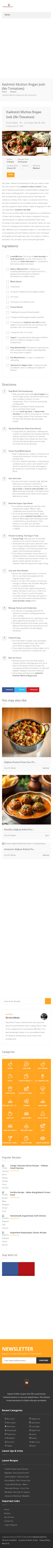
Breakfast (11, 1438)
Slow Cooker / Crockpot (27, 1081)
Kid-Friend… (11, 1427)
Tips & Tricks (9, 1518)
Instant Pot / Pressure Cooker (10, 1106)
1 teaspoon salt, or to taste (21, 333)
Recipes (13, 92)
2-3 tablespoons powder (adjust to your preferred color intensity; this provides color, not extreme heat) (28, 325)
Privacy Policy (45, 1541)
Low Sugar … (36, 1427)
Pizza (10, 1081)
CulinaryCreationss (39, 1537)
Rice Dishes (43, 1069)
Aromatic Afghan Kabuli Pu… (19, 849)
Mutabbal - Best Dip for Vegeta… (18, 1492)
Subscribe (43, 1360)
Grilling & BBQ (26, 1131)
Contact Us (8, 1521)
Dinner (26, 1106)
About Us (5, 1544)
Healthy (10, 1118)
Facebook (9, 690)
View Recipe (14, 1171)
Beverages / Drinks (10, 1143)
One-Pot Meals (12, 123)
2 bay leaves (15, 287)
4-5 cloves (14, 297)
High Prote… (36, 1431)
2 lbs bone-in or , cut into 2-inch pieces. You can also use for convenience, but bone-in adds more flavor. (29, 260)
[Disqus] (26, 899)
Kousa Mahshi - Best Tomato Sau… (18, 1481)
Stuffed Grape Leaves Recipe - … (17, 1469)
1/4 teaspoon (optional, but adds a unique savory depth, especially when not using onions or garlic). (29, 350)
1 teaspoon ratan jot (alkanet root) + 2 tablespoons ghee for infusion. (28, 368)
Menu (7, 15)
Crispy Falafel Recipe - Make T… (17, 1485)
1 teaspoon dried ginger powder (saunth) (27, 318)
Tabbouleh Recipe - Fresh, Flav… (17, 1489)
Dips (43, 1131)
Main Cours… (36, 1442)
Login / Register (11, 1525)
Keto (42, 1093)
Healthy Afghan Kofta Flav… (19, 829)
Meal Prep (42, 1106)
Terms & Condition (9, 1541)
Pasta (33, 1446)
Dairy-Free (11, 1435)
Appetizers (10, 1093)
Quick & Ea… (36, 1423)
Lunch (33, 1435)
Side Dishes (26, 1118)
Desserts (10, 1442)
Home (4, 92)
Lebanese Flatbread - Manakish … (18, 1496)
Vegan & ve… (36, 1419)
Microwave (11, 1423)
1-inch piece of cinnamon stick (22, 302)
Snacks (34, 1438)
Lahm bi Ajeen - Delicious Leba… (17, 1477)
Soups (10, 1069)
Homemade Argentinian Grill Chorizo (28, 1215)
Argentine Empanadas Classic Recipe (28, 1232)
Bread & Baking (42, 1143)
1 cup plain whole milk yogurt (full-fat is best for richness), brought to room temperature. (29, 340)
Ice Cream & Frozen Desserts (43, 1081)
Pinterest (34, 690)
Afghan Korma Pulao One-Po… (20, 762)
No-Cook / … (11, 1419)
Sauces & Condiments (27, 1093)
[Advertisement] (26, 50)
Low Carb (26, 1069)
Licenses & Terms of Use (28, 1541)
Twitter (22, 690)
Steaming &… (12, 1431)
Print (10, 175)
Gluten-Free (26, 1143)
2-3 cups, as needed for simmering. (27, 359)
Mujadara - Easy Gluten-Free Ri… (17, 1473)
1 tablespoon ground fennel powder (24, 312)
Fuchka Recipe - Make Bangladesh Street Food (30, 1193)
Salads (9, 1446)
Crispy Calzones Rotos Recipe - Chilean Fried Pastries (29, 1166)
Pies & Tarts (43, 1118)
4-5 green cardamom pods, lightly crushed (27, 292)
